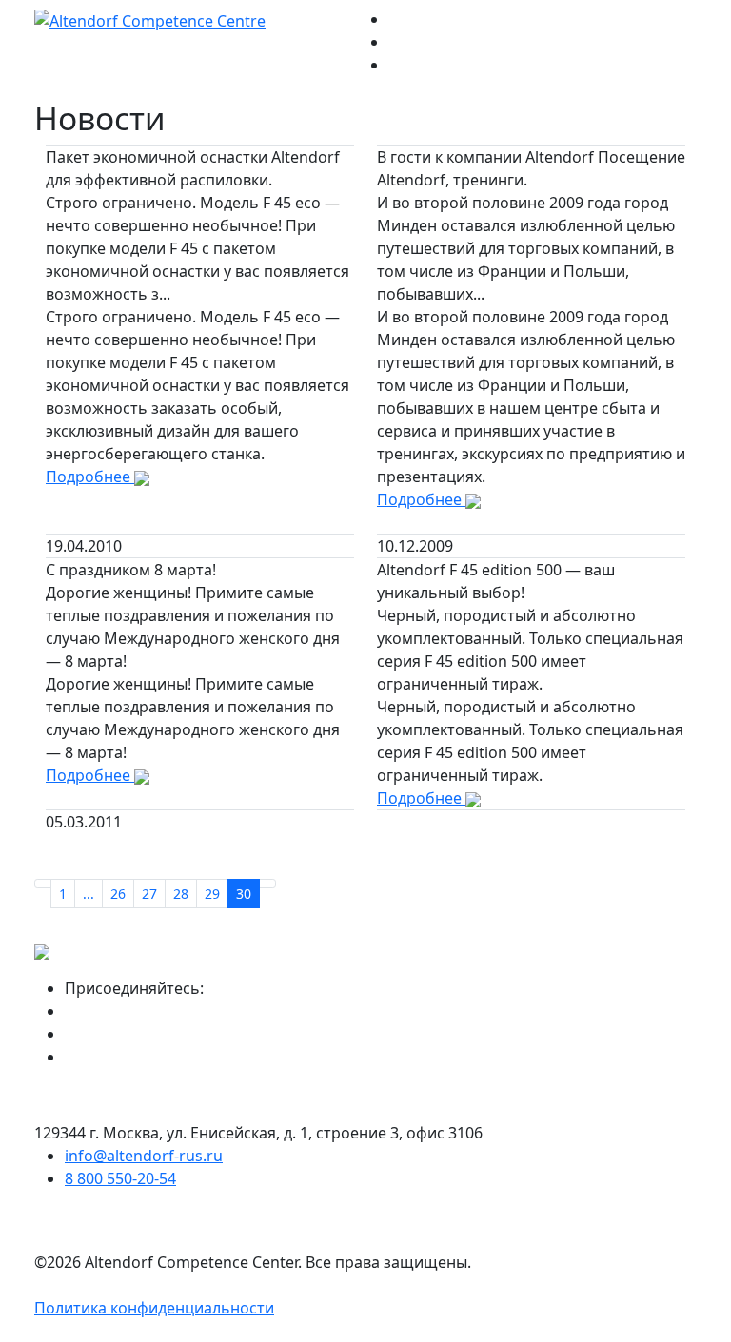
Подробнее (90, 476)
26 (118, 894)
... (88, 894)
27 (149, 894)
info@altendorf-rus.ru (144, 1155)
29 (212, 894)
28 (180, 894)
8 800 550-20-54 (120, 1178)
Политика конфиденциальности (154, 1307)
